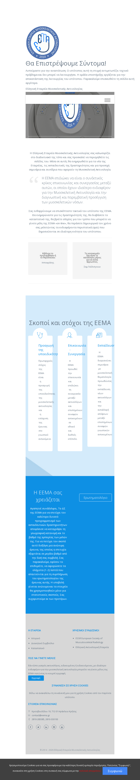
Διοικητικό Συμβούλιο (42, 643)
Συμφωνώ (115, 771)
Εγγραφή (36, 678)
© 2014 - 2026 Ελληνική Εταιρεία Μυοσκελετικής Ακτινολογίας (70, 750)
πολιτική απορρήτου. (90, 770)
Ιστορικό (35, 638)
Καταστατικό (37, 648)
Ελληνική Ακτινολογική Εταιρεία (92, 647)
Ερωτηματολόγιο (95, 498)
